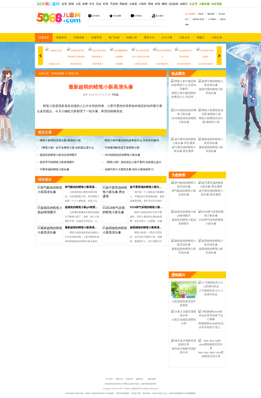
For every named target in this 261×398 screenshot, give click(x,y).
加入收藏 (117, 16)
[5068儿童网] (48, 3)
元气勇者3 (212, 19)
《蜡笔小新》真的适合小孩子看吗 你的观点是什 (133, 162)
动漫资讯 (61, 37)
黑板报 (123, 3)
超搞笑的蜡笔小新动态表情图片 (58, 154)
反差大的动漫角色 (205, 64)
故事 (85, 3)
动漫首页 (43, 37)
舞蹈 (164, 3)
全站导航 (216, 3)
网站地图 (152, 379)
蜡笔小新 (74, 73)
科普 (105, 3)
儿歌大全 (184, 37)
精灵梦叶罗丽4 (198, 19)
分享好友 (138, 16)
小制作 (143, 3)
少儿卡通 (166, 37)
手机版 (115, 94)
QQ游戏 (173, 3)
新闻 (71, 3)
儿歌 (78, 3)
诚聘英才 (139, 379)
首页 (64, 3)
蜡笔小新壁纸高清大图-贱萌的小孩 (60, 140)
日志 (98, 3)
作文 (92, 3)
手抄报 (114, 3)
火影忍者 (217, 37)
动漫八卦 (131, 37)
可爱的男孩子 (97, 64)
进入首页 (159, 16)
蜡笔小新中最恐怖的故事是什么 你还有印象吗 (132, 140)
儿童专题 (204, 3)
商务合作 (129, 379)
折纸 (157, 3)
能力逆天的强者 (184, 64)
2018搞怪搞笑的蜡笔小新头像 (122, 154)
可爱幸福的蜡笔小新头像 (54, 169)
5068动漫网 (57, 73)
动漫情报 (79, 37)
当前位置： (45, 73)
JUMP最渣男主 (162, 64)
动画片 (184, 3)
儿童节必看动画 (141, 64)
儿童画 (133, 3)
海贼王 (201, 37)
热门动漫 (114, 37)
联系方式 (119, 379)
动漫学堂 (96, 37)
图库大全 (149, 37)
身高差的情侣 (76, 64)
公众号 (193, 3)
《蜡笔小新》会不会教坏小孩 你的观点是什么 (67, 147)
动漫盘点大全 (54, 64)
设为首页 (96, 16)
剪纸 (150, 3)
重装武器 (211, 14)
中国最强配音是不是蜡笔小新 (122, 147)
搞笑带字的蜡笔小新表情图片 (57, 162)
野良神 (200, 14)
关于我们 (109, 379)
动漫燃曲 (119, 64)
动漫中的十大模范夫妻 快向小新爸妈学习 (129, 169)
